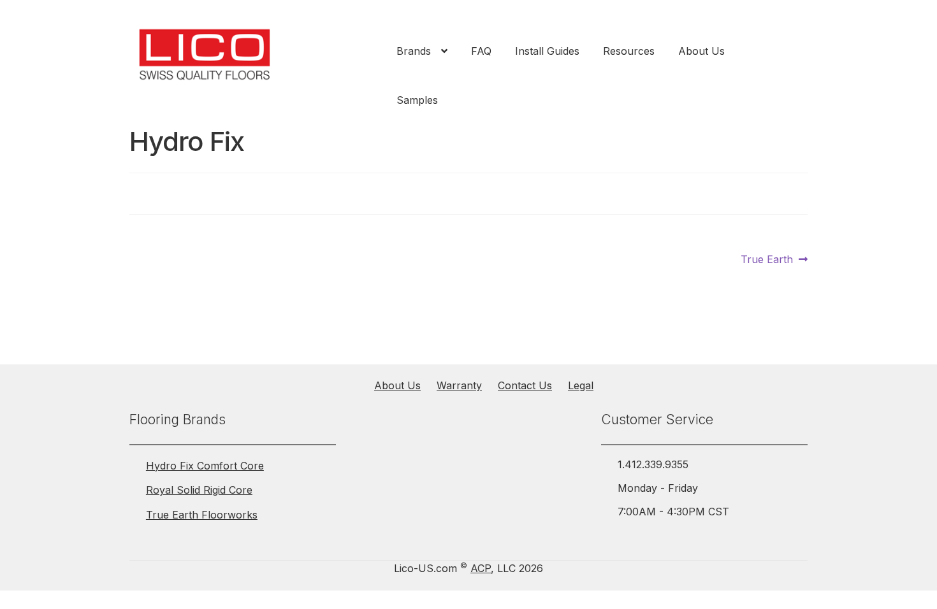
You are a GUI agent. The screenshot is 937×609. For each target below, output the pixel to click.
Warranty (459, 385)
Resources (629, 51)
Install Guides (547, 51)
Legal (580, 385)
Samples (417, 100)
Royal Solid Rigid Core (199, 490)
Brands (413, 51)
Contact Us (525, 385)
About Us (701, 51)
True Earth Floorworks (202, 514)
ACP (480, 568)
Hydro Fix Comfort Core (205, 465)
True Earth (767, 260)
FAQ (481, 51)
